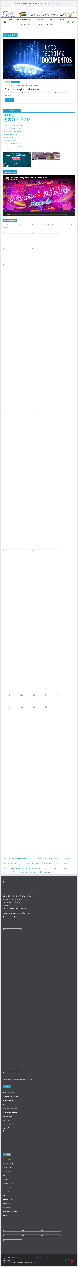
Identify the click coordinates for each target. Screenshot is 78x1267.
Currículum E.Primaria (8, 1180)
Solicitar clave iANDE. (9, 137)
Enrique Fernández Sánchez (13, 85)
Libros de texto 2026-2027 (47, 3)
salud (26, 872)
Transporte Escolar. (9, 150)
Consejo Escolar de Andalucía (10, 1096)
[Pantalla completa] (73, 214)
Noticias (7, 82)
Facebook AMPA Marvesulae (10, 1108)
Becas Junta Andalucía (8, 1092)
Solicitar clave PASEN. (9, 140)
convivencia (54, 858)
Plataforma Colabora (8, 1199)
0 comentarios (36, 85)
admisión (10, 859)
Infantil (22, 868)
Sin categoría (15, 82)
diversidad (13, 864)
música (65, 868)
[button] (32, 20)
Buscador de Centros (8, 1172)
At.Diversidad (13, 225)
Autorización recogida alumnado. (12, 128)
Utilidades (36, 24)
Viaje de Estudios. (7, 1128)
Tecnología (47, 872)
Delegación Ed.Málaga (8, 1188)
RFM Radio (49, 24)
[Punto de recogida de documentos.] (39, 59)
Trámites (61, 20)
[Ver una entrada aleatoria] (73, 22)
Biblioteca (20, 225)
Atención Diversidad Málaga (10, 1164)
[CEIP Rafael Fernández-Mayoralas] (39, 12)
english (19, 864)
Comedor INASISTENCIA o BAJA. (12, 131)
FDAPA (4, 1104)
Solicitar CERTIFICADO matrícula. (12, 144)
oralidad (6, 872)
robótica (22, 872)
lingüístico (48, 868)
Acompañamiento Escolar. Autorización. (14, 125)
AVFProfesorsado (7, 1168)
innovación (30, 868)
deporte (6, 864)
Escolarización (38, 225)
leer (42, 868)
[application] (39, 195)
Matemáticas (58, 868)
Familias (46, 863)
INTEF (4, 1195)
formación (59, 864)
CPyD (68, 859)
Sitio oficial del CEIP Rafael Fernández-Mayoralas (18, 896)
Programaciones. (7, 1207)
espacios (38, 864)
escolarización (28, 863)
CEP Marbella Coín (7, 1176)
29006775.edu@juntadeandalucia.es (15, 908)
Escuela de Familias (8, 1100)
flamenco (54, 864)
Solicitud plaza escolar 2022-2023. (13, 147)
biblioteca (36, 858)
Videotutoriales (7, 227)
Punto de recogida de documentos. (24, 89)
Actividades (6, 225)
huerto (64, 864)
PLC (12, 872)
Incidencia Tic (6, 1192)
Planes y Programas (23, 20)
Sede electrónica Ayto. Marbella (10, 1211)
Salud (68, 225)
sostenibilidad (33, 872)
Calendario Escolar (29, 225)
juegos (37, 868)
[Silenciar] (70, 214)
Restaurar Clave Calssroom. (11, 134)
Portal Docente (6, 1203)
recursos (17, 872)
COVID (45, 225)
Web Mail (5, 1215)
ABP (4, 859)
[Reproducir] (5, 214)
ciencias (44, 859)
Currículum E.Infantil (8, 1183)
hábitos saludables (11, 868)
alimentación (20, 859)
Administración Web (8, 1160)
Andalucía (29, 859)
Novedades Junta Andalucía (10, 1112)
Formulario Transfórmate (9, 1124)
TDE (72, 225)
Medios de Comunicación (54, 225)
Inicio (11, 20)
